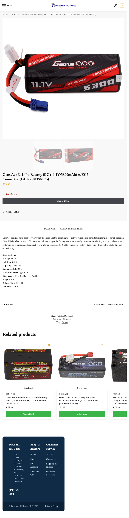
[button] (121, 5)
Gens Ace (15, 14)
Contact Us (51, 459)
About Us (50, 454)
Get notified (28, 414)
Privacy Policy (51, 506)
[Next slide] (119, 78)
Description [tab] (50, 228)
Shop (32, 459)
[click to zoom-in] (63, 78)
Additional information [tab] (71, 228)
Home (5, 14)
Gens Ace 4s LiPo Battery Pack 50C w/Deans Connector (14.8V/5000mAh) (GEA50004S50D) (78, 400)
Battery (65, 322)
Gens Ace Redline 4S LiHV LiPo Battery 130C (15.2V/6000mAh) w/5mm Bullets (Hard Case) (26, 400)
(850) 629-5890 (14, 492)
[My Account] (115, 5)
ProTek (116, 394)
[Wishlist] (49, 345)
